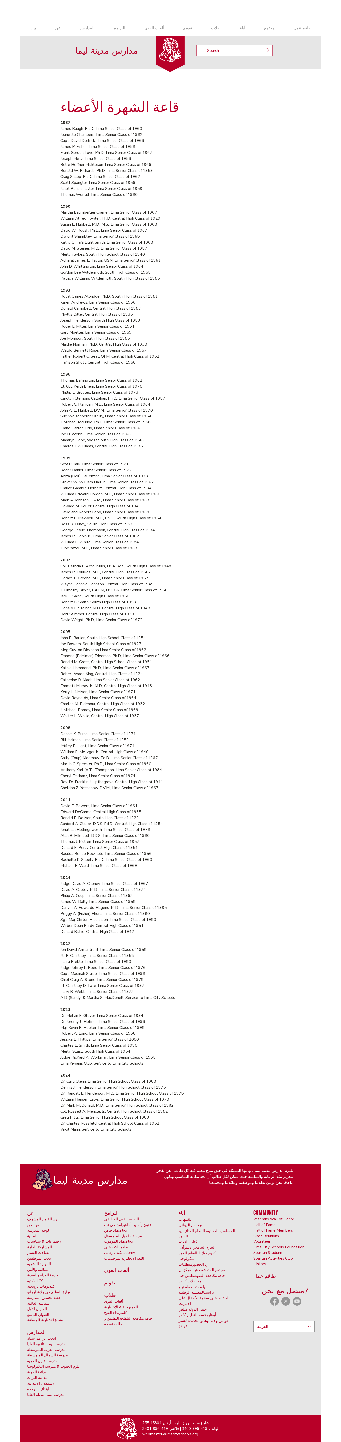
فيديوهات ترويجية (40, 1286)
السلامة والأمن (38, 1269)
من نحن (33, 1224)
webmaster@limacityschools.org (170, 1434)
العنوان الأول (37, 1308)
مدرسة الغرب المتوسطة (46, 1349)
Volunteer (261, 1241)
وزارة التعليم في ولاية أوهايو (49, 1292)
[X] (285, 1301)
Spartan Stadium (267, 1252)
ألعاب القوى (113, 1301)
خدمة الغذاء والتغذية (42, 1275)
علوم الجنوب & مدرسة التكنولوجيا (54, 1366)
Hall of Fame (264, 1224)
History (259, 1263)
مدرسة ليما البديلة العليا (46, 1394)
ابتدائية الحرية (37, 1372)
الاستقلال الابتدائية (41, 1383)
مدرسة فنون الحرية (42, 1360)
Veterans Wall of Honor (273, 1219)
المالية (32, 1236)
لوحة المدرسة (38, 1230)
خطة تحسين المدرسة (44, 1297)
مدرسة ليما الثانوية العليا (46, 1343)
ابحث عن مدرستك (41, 1338)
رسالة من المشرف (42, 1219)
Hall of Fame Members (273, 1230)
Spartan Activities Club (273, 1258)
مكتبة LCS (35, 1280)
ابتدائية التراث (38, 1377)
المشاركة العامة (39, 1247)
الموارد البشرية (39, 1263)
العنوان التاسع (38, 1314)
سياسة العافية (38, 1303)
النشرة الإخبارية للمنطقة (46, 1320)
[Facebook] (274, 1301)
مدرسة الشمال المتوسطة (47, 1355)
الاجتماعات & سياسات (45, 1241)
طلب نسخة (113, 1323)
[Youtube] (297, 1301)
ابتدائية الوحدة (38, 1388)
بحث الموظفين (39, 1258)
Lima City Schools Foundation (278, 1247)
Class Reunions (266, 1236)
